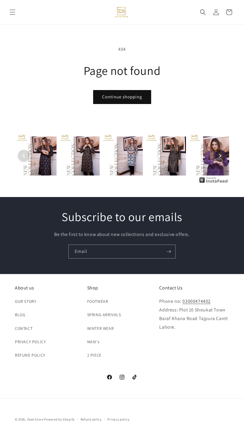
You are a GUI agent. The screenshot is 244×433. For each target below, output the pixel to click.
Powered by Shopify (59, 419)
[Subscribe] (168, 252)
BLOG (20, 314)
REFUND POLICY (30, 355)
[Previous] (24, 156)
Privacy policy (118, 419)
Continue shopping (122, 97)
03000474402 (196, 301)
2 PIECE (94, 355)
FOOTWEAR (97, 301)
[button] (12, 12)
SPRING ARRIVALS (104, 314)
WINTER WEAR (100, 328)
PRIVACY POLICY (30, 341)
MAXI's (93, 341)
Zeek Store (35, 419)
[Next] (220, 156)
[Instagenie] (213, 182)
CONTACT (23, 328)
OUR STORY (25, 301)
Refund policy (91, 419)
